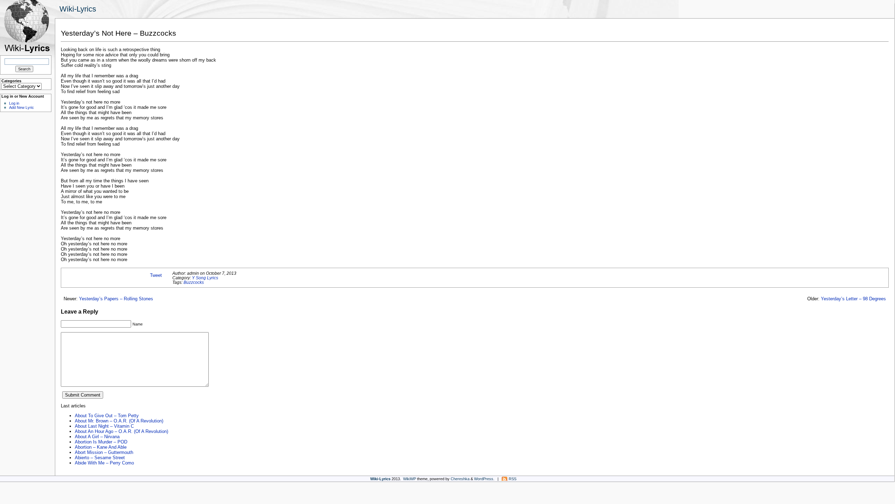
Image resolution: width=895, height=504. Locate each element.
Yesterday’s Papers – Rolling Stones (116, 298)
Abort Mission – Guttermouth (104, 452)
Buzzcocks (194, 282)
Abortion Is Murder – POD (101, 441)
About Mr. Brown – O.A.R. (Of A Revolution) (119, 421)
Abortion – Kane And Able (101, 447)
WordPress (483, 479)
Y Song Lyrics (205, 277)
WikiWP (409, 479)
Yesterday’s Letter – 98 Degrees (853, 298)
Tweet (156, 275)
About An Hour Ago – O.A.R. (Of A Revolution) (121, 431)
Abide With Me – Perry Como (104, 462)
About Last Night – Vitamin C (104, 426)
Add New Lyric (21, 107)
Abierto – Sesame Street (100, 457)
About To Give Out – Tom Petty (107, 415)
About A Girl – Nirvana (97, 436)
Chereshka (460, 479)
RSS (512, 479)
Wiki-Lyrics (77, 9)
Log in (14, 103)
